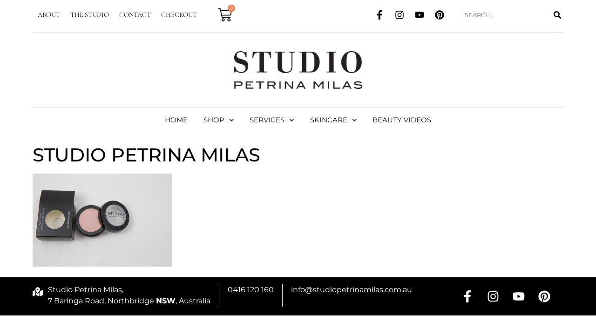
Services (267, 119)
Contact (135, 15)
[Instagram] (399, 15)
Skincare (328, 119)
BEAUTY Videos (401, 119)
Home (176, 119)
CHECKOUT (179, 15)
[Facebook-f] (379, 15)
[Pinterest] (439, 15)
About (49, 15)
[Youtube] (419, 15)
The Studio (89, 15)
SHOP (213, 119)
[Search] (557, 15)
